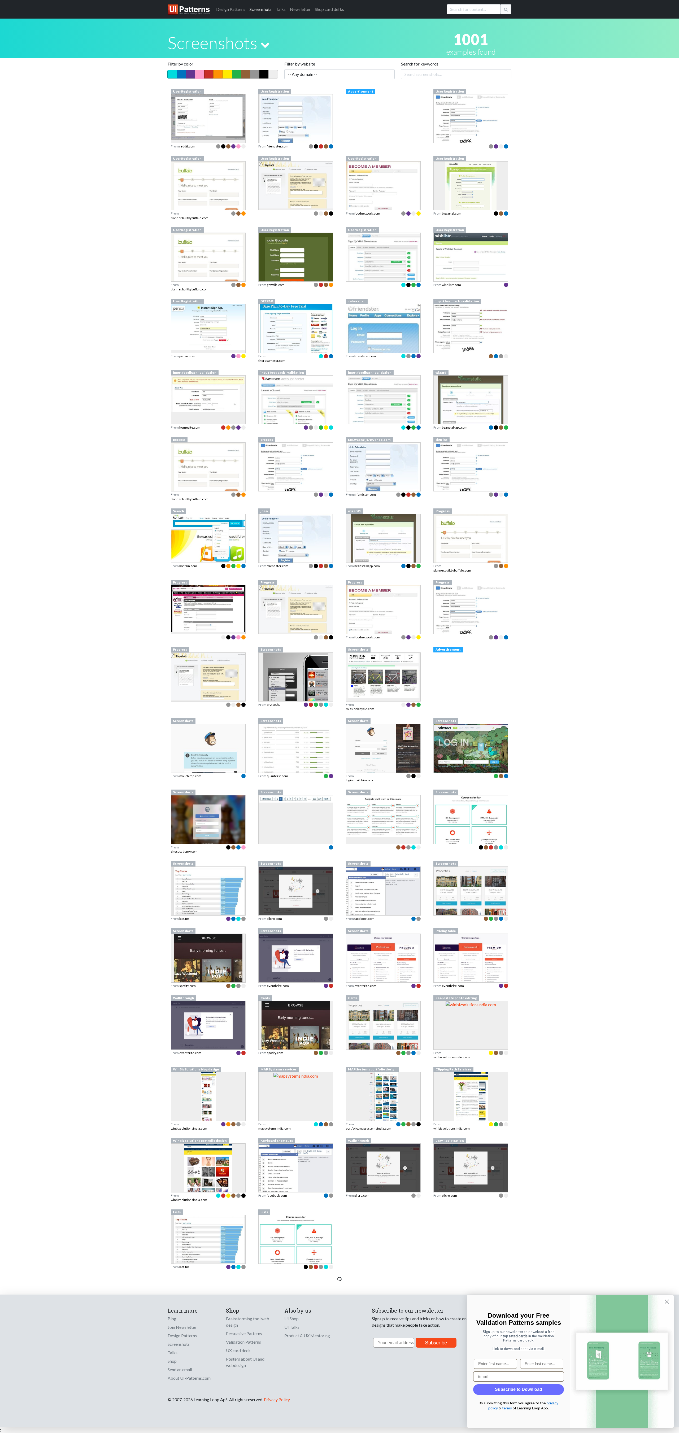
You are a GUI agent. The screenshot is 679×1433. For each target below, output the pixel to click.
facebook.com (364, 919)
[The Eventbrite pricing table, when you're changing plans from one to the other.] (471, 966)
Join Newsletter (182, 1327)
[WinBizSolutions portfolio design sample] (208, 1182)
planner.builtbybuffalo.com (189, 218)
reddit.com (187, 146)
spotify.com (187, 986)
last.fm (184, 919)
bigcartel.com (451, 213)
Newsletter (300, 9)
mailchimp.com (190, 776)
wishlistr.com (451, 285)
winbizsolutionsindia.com (451, 1057)
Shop (172, 1361)
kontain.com (188, 566)
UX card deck (238, 1350)
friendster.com (277, 146)
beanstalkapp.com (454, 427)
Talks (281, 9)
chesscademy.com (184, 851)
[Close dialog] (667, 1301)
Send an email (180, 1369)
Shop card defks (329, 9)
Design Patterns (182, 1335)
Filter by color (180, 63)
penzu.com (187, 356)
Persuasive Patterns (244, 1333)
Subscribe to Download (518, 1389)
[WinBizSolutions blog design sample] (208, 1111)
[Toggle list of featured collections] (265, 44)
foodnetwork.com (367, 213)
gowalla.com (276, 285)
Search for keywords (419, 63)
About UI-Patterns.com (189, 1377)
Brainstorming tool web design (247, 1321)
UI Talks (291, 1327)
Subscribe (436, 1342)
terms (507, 1408)
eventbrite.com (278, 986)
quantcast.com (277, 776)
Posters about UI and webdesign (245, 1362)
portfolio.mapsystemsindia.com (368, 1128)
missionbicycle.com (360, 709)
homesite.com (189, 427)
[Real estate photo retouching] (471, 1004)
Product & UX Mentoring (307, 1335)
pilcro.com (274, 919)
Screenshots (261, 9)
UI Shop (291, 1318)
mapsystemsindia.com (274, 1128)
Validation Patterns (243, 1341)
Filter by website (299, 63)
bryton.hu (274, 705)
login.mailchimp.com (361, 780)
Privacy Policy (277, 1399)
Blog (172, 1318)
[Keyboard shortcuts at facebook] (296, 1170)
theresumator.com (271, 361)
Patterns (230, 9)
